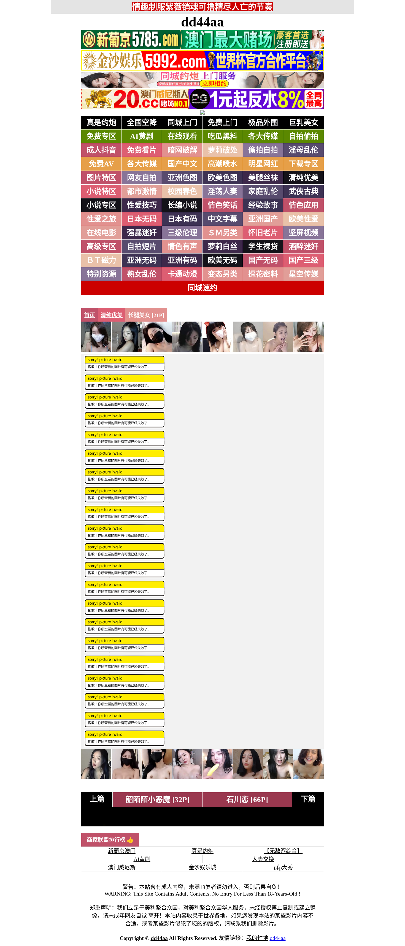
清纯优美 (303, 178)
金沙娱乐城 (202, 867)
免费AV (101, 164)
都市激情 (142, 191)
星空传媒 (303, 274)
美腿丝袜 (263, 178)
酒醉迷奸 (303, 246)
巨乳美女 (303, 122)
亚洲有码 (182, 260)
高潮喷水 (222, 164)
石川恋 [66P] (247, 800)
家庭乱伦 (263, 191)
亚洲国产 (263, 219)
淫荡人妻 (222, 191)
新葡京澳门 (122, 851)
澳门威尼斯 (122, 867)
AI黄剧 (141, 136)
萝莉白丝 (222, 246)
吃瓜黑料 (222, 136)
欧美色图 (222, 178)
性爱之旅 (101, 219)
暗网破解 (182, 150)
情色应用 (303, 205)
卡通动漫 (182, 274)
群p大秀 (283, 867)
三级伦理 (182, 233)
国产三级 (303, 260)
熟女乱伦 (142, 274)
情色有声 (182, 246)
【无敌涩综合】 (283, 851)
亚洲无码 (142, 260)
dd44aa (202, 21)
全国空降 (142, 122)
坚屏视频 (303, 233)
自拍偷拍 (303, 136)
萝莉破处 (222, 150)
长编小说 (182, 205)
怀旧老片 (263, 233)
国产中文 (182, 164)
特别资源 (101, 274)
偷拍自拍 (263, 150)
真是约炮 (101, 122)
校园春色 (182, 191)
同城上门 (182, 122)
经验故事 (263, 205)
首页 (89, 315)
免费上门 (222, 122)
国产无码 (263, 260)
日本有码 (182, 219)
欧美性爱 (303, 219)
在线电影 (101, 233)
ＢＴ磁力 (101, 260)
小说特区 (101, 191)
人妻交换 (263, 859)
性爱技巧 (142, 205)
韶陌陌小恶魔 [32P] (158, 800)
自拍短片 (142, 246)
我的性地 (257, 938)
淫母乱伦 (303, 150)
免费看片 (142, 150)
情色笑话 (222, 205)
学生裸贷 (263, 246)
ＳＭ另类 (222, 233)
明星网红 (263, 164)
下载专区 (303, 164)
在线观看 (182, 136)
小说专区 (101, 205)
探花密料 (263, 274)
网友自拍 (142, 178)
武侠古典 (303, 191)
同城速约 (202, 288)
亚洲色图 (182, 178)
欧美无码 (222, 260)
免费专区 (101, 136)
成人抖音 (101, 150)
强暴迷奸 (142, 233)
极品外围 (263, 122)
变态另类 (222, 274)
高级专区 (101, 246)
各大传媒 (263, 136)
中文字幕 (222, 219)
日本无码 (142, 219)
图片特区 (101, 178)
